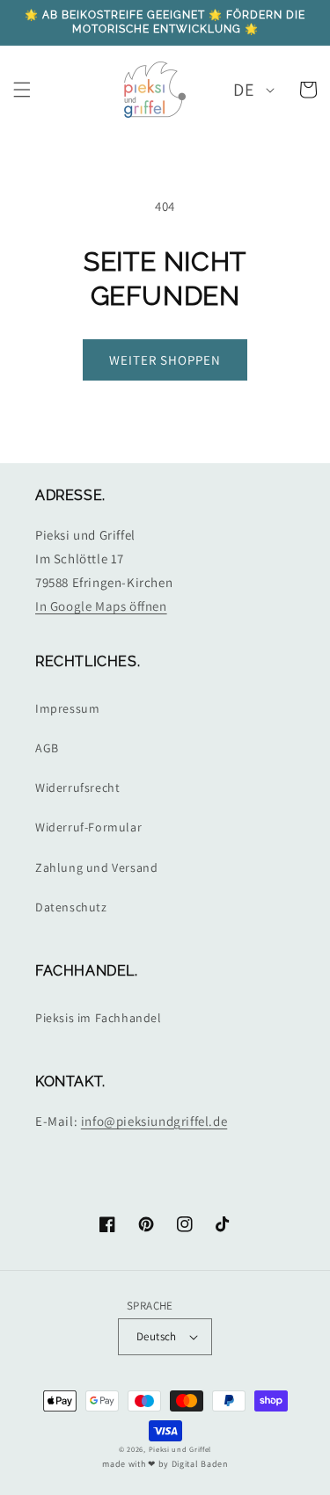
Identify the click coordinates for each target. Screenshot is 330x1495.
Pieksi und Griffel (180, 1449)
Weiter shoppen (165, 360)
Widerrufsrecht (77, 787)
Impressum (67, 708)
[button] (22, 89)
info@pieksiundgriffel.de (154, 1121)
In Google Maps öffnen (101, 606)
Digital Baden (200, 1464)
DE (243, 89)
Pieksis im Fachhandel (98, 1018)
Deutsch (156, 1336)
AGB (47, 748)
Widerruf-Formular (88, 827)
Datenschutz (71, 907)
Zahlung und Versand (96, 867)
